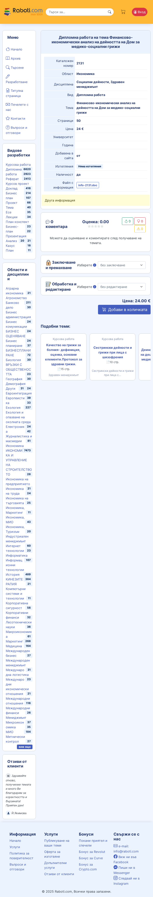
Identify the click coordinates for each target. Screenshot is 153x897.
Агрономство (16, 298)
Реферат (12, 179)
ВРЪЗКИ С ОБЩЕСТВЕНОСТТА (18, 369)
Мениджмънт (16, 718)
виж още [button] (25, 746)
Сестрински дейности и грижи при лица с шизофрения (112, 352)
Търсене (17, 68)
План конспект (17, 222)
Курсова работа (18, 165)
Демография (16, 384)
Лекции (12, 217)
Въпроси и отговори (16, 130)
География (14, 379)
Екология (13, 408)
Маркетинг (14, 641)
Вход (141, 12)
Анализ (11, 241)
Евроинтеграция (19, 393)
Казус (10, 246)
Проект (12, 203)
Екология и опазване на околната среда (18, 417)
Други (10, 388)
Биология (13, 360)
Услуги (15, 847)
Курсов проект (17, 184)
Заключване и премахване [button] (61, 265)
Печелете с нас (17, 107)
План (10, 250)
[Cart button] (123, 11)
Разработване (16, 82)
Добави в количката (127, 309)
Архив (15, 58)
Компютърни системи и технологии (16, 593)
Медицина (14, 646)
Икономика (15, 446)
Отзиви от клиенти (59, 874)
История (13, 574)
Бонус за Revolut (92, 852)
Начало (16, 49)
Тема (10, 207)
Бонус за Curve (91, 858)
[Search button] (109, 12)
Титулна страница (14, 93)
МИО (9, 732)
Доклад (12, 188)
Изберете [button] (85, 265)
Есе (8, 212)
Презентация (16, 236)
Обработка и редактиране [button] (61, 287)
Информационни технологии (15, 565)
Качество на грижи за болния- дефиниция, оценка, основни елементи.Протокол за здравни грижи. (63, 354)
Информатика (16, 555)
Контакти (17, 118)
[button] (60, 225)
